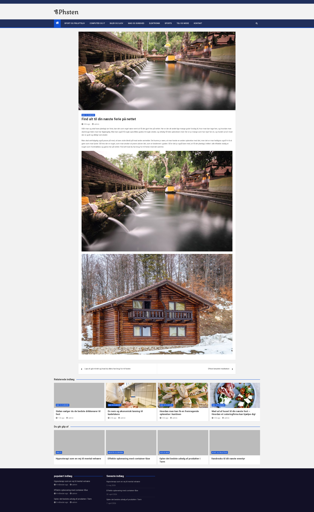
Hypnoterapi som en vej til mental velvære (78, 458)
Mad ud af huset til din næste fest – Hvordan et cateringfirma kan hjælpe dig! (233, 413)
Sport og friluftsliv (74, 23)
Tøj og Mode (183, 23)
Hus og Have (164, 452)
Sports (168, 23)
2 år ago (113, 418)
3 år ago (165, 418)
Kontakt (198, 23)
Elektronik (154, 23)
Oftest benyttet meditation (218, 369)
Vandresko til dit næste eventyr (228, 458)
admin (96, 124)
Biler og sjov (116, 23)
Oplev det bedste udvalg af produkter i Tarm (73, 499)
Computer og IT (97, 23)
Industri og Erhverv (115, 452)
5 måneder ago (62, 502)
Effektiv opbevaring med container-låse (129, 458)
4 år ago (87, 124)
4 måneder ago (62, 485)
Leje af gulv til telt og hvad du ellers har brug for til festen (108, 369)
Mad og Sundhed (136, 23)
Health (58, 452)
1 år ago (61, 418)
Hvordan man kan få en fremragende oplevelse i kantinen (179, 413)
